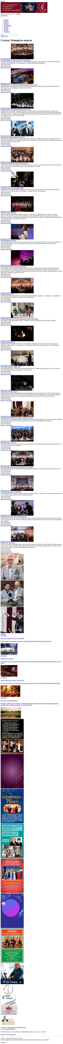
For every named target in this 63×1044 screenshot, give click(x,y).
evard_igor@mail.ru (10, 1029)
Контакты (6, 31)
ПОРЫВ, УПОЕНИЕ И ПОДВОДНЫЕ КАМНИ (14, 163)
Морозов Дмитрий (6, 67)
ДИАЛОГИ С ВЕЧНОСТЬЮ (9, 391)
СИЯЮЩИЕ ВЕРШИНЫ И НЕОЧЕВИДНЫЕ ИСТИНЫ (17, 418)
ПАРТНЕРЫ (7, 26)
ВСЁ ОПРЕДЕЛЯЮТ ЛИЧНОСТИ (11, 367)
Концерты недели (6, 58)
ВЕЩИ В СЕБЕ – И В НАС (8, 442)
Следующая (15, 553)
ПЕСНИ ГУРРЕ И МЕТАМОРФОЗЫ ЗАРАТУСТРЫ (15, 109)
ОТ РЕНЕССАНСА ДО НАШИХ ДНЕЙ (12, 188)
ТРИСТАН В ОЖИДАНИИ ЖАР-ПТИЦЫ (13, 137)
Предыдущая (4, 553)
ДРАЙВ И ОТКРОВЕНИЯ (8, 212)
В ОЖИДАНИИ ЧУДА (7, 294)
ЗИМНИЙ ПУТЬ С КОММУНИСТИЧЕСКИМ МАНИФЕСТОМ (19, 85)
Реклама (6, 28)
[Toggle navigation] (1, 17)
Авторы (6, 27)
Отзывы (6, 30)
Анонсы (6, 24)
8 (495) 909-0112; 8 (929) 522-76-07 (16, 1027)
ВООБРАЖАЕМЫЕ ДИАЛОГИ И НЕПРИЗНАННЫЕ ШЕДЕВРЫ (19, 319)
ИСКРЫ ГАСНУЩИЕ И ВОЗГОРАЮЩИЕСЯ (14, 516)
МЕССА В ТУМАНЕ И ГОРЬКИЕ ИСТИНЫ (13, 266)
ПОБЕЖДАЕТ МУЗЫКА (8, 542)
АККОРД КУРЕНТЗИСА (8, 342)
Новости (6, 23)
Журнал (6, 21)
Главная (6, 20)
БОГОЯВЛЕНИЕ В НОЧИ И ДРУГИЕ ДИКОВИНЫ (15, 60)
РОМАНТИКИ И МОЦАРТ (8, 240)
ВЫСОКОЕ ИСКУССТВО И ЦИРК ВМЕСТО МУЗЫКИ (17, 467)
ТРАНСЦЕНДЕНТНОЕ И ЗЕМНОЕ (11, 492)
